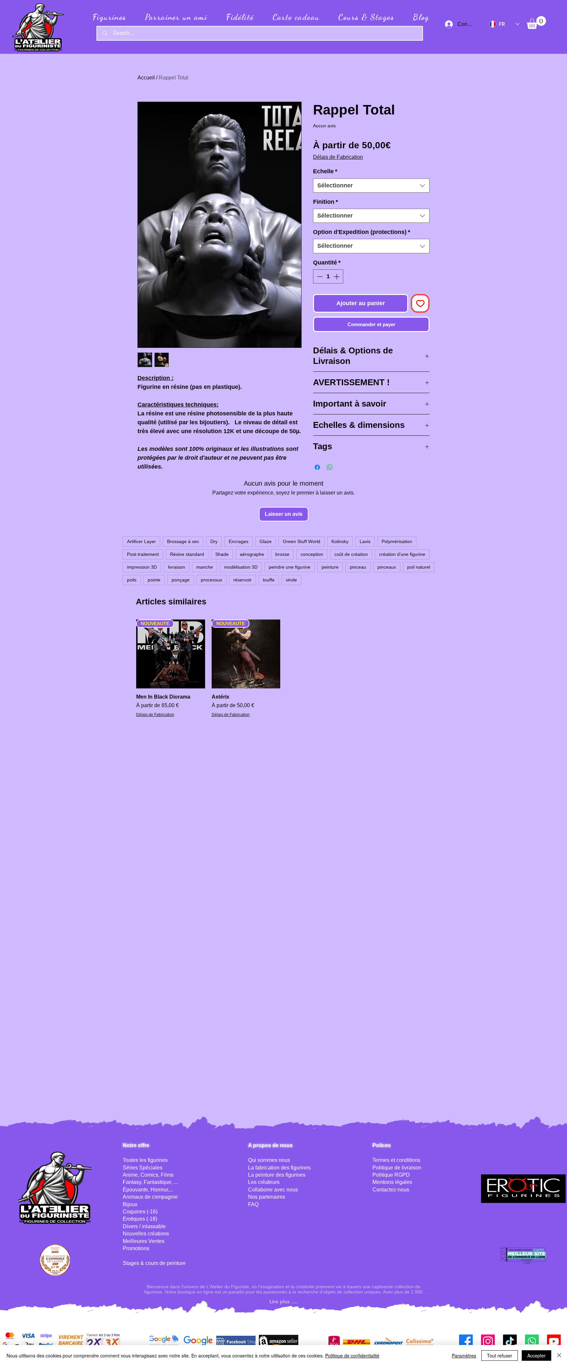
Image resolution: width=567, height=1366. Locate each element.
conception (312, 554)
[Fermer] (559, 1355)
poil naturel (418, 567)
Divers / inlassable (144, 1226)
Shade (222, 554)
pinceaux (386, 567)
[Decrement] (319, 276)
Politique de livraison (396, 1167)
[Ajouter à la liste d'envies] (420, 303)
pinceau (358, 567)
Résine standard (187, 554)
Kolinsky (339, 541)
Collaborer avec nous (273, 1189)
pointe (154, 579)
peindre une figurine (289, 567)
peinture (330, 567)
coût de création (351, 554)
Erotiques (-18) (140, 1219)
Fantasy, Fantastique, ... (150, 1182)
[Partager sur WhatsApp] (330, 467)
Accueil (146, 77)
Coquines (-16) (140, 1211)
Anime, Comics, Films (148, 1175)
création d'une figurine (402, 554)
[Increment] (337, 276)
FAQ (253, 1204)
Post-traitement (143, 554)
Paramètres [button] (464, 1355)
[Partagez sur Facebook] (317, 467)
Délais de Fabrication (338, 157)
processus (211, 579)
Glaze (266, 541)
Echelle (325, 171)
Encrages (238, 541)
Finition (325, 202)
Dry (214, 541)
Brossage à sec (183, 541)
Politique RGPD (391, 1175)
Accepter (536, 1355)
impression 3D (142, 567)
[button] (536, 22)
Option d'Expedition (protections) (361, 232)
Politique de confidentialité (352, 1355)
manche (204, 567)
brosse (282, 554)
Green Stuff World (301, 541)
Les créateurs (264, 1182)
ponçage (181, 579)
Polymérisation (397, 541)
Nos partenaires (266, 1197)
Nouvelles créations (146, 1233)
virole (291, 579)
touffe (269, 579)
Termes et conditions (396, 1160)
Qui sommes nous (269, 1160)
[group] (283, 669)
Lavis (365, 541)
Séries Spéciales (142, 1167)
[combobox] (371, 186)
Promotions (136, 1248)
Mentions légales (392, 1182)
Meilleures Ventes (143, 1241)
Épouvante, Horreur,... (148, 1189)
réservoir (242, 579)
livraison (176, 567)
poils (131, 579)
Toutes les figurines (145, 1160)
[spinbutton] (328, 276)
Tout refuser (499, 1355)
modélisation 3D (241, 567)
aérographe (252, 554)
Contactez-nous (390, 1189)
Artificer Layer (141, 541)
